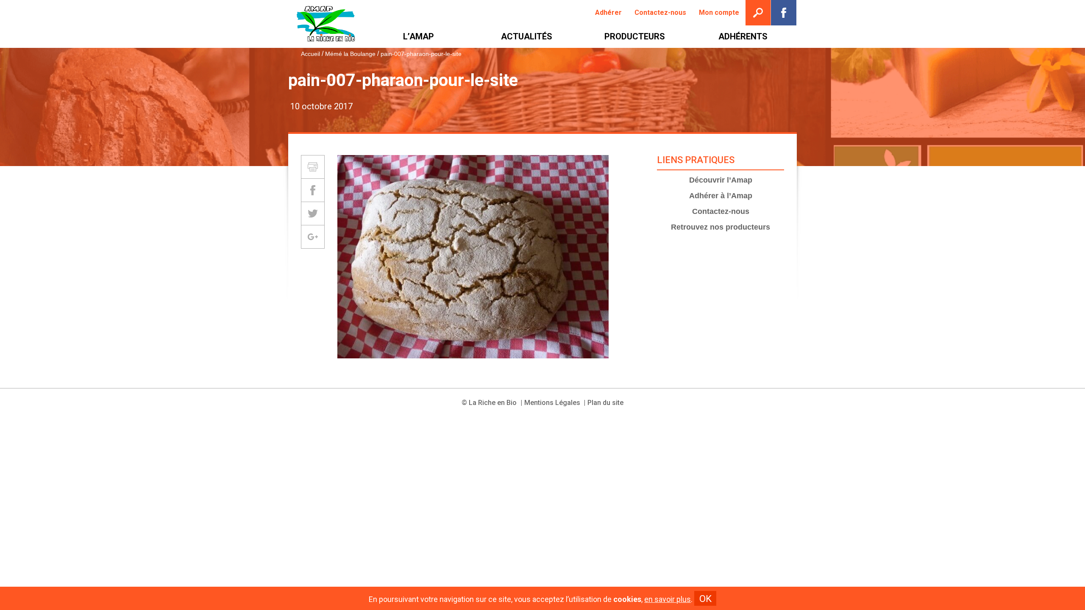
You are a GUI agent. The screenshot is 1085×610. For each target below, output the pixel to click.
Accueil (310, 53)
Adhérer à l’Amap (720, 195)
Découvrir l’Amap (720, 180)
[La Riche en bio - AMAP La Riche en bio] (326, 24)
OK (705, 598)
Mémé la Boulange (350, 53)
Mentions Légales (552, 403)
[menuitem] (608, 12)
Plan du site (605, 403)
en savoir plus (667, 599)
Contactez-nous (720, 211)
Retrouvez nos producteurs (720, 227)
